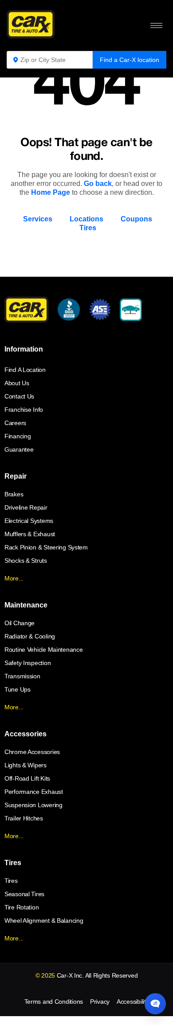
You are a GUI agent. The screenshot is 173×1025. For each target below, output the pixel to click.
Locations (86, 219)
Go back (98, 183)
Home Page (50, 192)
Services (37, 219)
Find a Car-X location (129, 59)
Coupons (136, 219)
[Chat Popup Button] (155, 1003)
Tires (87, 228)
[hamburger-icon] (156, 25)
